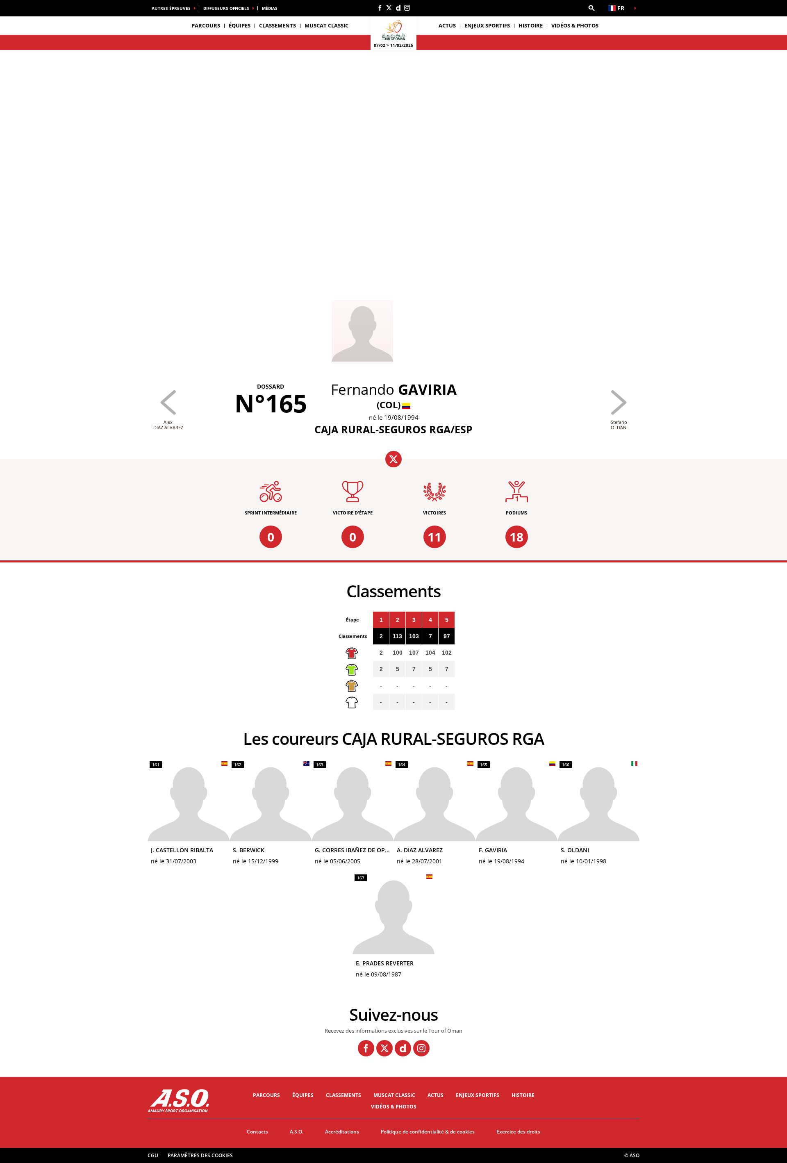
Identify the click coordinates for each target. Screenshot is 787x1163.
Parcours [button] (205, 25)
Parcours (266, 1095)
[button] (591, 8)
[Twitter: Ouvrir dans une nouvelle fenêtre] (389, 8)
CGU (153, 1155)
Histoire (531, 25)
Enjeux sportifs (487, 25)
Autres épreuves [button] (171, 8)
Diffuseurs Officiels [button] (226, 8)
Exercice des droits (518, 1131)
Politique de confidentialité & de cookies (428, 1131)
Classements (277, 25)
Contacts (257, 1131)
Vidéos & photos (574, 25)
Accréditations (342, 1131)
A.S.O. (296, 1131)
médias (269, 8)
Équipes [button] (239, 25)
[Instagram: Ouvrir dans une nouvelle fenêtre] (407, 8)
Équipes (303, 1095)
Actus (447, 25)
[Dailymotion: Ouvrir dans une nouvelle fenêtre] (398, 8)
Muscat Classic (326, 25)
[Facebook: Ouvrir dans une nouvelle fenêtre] (380, 8)
